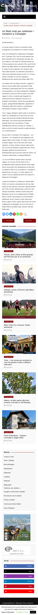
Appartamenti (8, 468)
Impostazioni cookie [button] (22, 612)
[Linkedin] (10, 214)
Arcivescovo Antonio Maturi (12, 504)
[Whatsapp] (17, 214)
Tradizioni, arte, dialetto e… (12, 488)
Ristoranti (7, 481)
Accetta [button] (33, 612)
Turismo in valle (9, 456)
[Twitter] (7, 214)
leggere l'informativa (8, 612)
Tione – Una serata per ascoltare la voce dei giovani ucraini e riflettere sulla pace (18, 362)
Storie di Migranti (9, 508)
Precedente (9, 220)
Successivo (28, 220)
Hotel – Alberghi (9, 460)
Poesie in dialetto (9, 500)
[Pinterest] (14, 214)
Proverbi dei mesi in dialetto (12, 496)
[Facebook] (3, 214)
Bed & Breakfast (9, 464)
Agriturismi (7, 472)
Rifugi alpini (7, 485)
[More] (21, 214)
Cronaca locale (18, 38)
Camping (7, 477)
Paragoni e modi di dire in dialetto (14, 491)
